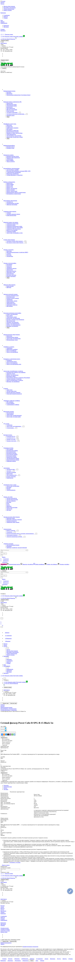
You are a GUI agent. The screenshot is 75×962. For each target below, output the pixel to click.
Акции (2, 907)
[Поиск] (2, 618)
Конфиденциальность (6, 942)
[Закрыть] (2, 627)
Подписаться (4, 737)
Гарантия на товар (5, 930)
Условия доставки (5, 929)
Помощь (3, 925)
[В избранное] (4, 728)
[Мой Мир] (6, 734)
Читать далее (66, 951)
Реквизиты (3, 922)
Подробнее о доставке (14, 862)
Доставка (6, 789)
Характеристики (8, 786)
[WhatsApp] (12, 734)
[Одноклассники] (4, 734)
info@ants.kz (4, 43)
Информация (4, 920)
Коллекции (3, 911)
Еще (8, 116)
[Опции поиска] (2, 552)
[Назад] (7, 648)
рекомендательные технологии (30, 946)
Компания (3, 913)
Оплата (5, 788)
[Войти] (1, 620)
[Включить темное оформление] (2, 62)
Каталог (3, 905)
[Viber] (10, 734)
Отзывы (3, 918)
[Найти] (5, 554)
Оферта (2, 944)
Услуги (2, 909)
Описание (6, 785)
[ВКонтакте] (2, 734)
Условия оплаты (5, 928)
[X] (8, 734)
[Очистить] (27, 550)
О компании (4, 916)
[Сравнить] (4, 730)
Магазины (3, 924)
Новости (3, 917)
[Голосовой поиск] (2, 554)
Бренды (2, 908)
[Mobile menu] (2, 586)
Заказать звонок (4, 40)
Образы (2, 912)
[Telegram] (14, 734)
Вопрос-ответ (4, 932)
